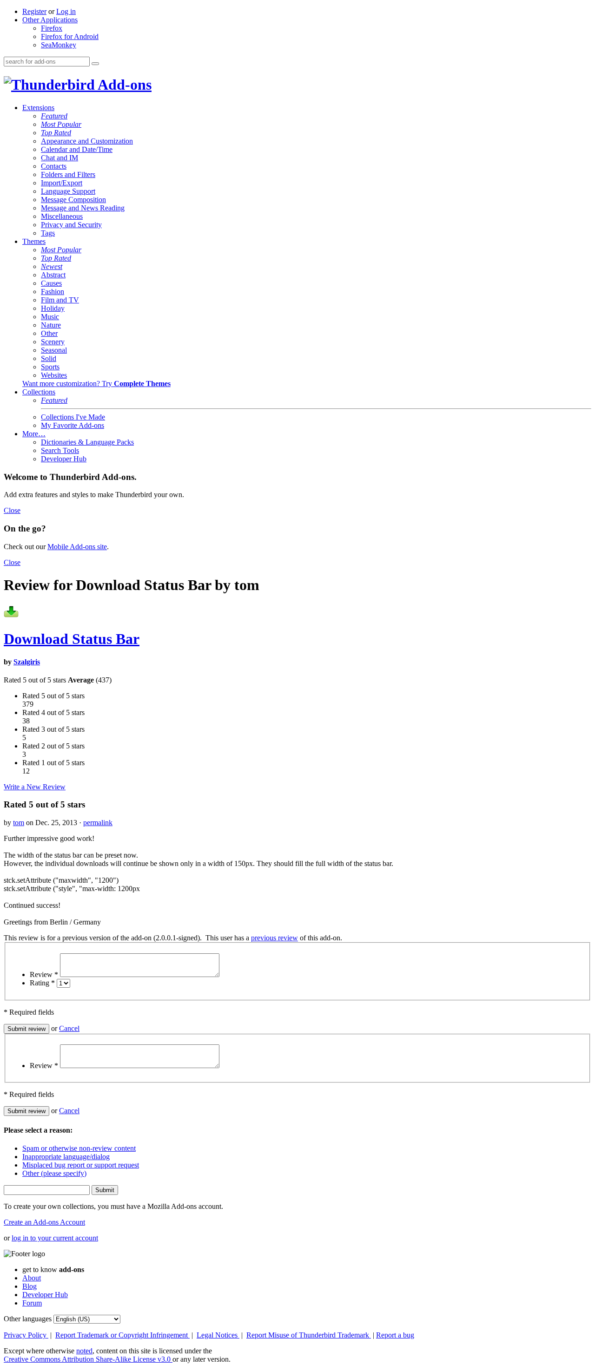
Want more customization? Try (96, 383)
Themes (34, 241)
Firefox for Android (70, 36)
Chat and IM (59, 158)
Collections (38, 392)
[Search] (95, 63)
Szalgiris (26, 662)
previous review (274, 938)
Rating (42, 983)
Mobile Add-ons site (77, 547)
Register (34, 11)
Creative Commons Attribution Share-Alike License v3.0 (88, 1359)
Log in (66, 11)
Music (50, 317)
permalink (97, 823)
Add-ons (123, 84)
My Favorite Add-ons (72, 425)
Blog (29, 1286)
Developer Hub (63, 459)
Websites (54, 375)
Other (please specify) (54, 1173)
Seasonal (54, 350)
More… (34, 434)
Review (44, 974)
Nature (51, 325)
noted (84, 1351)
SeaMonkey (58, 45)
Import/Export (61, 183)
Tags (48, 233)
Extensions (38, 108)
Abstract (53, 275)
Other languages (28, 1319)
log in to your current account (55, 1238)
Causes (51, 283)
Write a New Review (35, 787)
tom (18, 823)
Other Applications (50, 20)
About (31, 1278)
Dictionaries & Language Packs (87, 442)
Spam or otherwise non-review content (79, 1148)
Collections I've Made (73, 417)
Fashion (52, 291)
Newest (51, 266)
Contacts (53, 166)
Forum (32, 1303)
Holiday (53, 308)
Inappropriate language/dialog (66, 1157)
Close (12, 510)
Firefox (51, 28)
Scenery (53, 342)
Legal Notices (218, 1335)
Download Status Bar (71, 638)
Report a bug (395, 1335)
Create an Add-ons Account (44, 1222)
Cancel (69, 1028)
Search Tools (60, 450)
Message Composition (73, 199)
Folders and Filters (68, 174)
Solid (48, 358)
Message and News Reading (83, 208)
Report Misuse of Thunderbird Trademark (308, 1335)
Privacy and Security (71, 225)
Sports (50, 367)
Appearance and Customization (87, 141)
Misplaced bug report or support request (80, 1165)
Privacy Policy (26, 1335)
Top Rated (56, 133)
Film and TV (60, 300)
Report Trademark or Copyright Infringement (122, 1335)
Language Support (68, 191)
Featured (54, 116)
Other (49, 333)
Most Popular (61, 124)
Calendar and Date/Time (76, 149)
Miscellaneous (62, 216)
